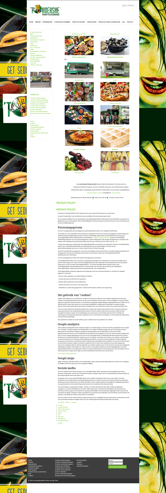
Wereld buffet (34, 59)
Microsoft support (64, 409)
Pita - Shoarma (35, 47)
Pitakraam (33, 45)
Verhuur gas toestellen (37, 104)
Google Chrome (63, 407)
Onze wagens (91, 22)
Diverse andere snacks (94, 193)
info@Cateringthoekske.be (100, 237)
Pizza (32, 49)
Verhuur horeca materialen (109, 22)
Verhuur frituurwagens (38, 98)
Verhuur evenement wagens (39, 102)
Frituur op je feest (36, 32)
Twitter (67, 402)
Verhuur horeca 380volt (38, 108)
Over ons (33, 63)
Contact (130, 22)
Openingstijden (35, 61)
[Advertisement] (83, 443)
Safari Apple (62, 411)
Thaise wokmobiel (36, 55)
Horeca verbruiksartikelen (39, 111)
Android (60, 417)
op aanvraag (116, 193)
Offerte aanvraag (36, 65)
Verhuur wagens (78, 22)
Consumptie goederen (62, 22)
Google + (74, 402)
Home (31, 22)
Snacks (32, 53)
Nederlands (130, 5)
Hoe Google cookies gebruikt (67, 353)
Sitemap (79, 464)
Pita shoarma (79, 172)
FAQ (123, 22)
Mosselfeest (34, 42)
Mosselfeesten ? (115, 34)
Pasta (32, 44)
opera (60, 413)
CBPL (116, 241)
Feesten (38, 22)
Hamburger (34, 38)
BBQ (31, 34)
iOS (59, 415)
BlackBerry (61, 418)
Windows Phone (63, 420)
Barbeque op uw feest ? (79, 34)
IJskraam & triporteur (37, 40)
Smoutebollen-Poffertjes (38, 51)
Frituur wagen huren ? (79, 57)
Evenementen (47, 22)
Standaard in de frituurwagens (40, 113)
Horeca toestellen (36, 109)
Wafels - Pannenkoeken (38, 57)
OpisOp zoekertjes (82, 466)
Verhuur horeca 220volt (38, 106)
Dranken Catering (36, 36)
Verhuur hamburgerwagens (39, 100)
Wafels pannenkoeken (115, 126)
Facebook (61, 402)
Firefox (60, 405)
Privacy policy (81, 460)
